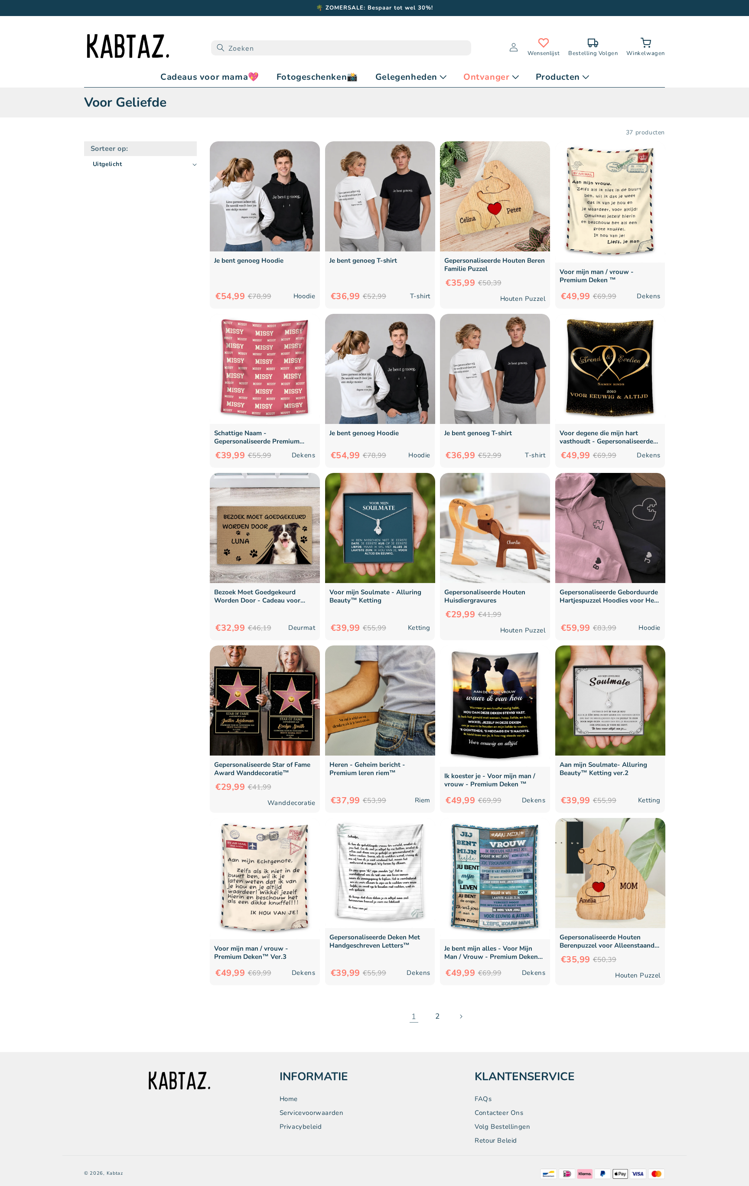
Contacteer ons (499, 1112)
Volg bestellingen (502, 1126)
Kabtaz (115, 1173)
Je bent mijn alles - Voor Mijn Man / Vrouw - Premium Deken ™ (491, 953)
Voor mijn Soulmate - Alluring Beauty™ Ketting (375, 596)
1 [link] (414, 1016)
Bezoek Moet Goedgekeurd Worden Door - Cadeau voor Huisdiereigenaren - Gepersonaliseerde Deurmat (257, 596)
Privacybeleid (301, 1126)
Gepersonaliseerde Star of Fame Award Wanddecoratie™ (262, 769)
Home (289, 1099)
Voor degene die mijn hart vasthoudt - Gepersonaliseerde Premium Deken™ (606, 437)
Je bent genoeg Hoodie (248, 261)
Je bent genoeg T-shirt (363, 261)
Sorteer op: (109, 148)
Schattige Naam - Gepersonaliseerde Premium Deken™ (257, 437)
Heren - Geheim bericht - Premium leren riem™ (367, 769)
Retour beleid (496, 1140)
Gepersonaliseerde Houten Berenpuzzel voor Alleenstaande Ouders (609, 941)
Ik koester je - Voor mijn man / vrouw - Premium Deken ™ (489, 780)
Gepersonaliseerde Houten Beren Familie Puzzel (494, 265)
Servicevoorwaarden (312, 1112)
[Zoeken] (220, 47)
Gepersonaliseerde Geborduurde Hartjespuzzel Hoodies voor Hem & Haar (610, 596)
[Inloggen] (513, 48)
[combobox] (341, 47)
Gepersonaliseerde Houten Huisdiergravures (484, 596)
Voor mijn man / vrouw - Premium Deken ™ (597, 276)
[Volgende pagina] (460, 1016)
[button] (645, 48)
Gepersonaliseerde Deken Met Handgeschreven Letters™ (374, 941)
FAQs (483, 1099)
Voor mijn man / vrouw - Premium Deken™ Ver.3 (251, 953)
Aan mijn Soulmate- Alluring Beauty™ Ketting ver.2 (603, 769)
